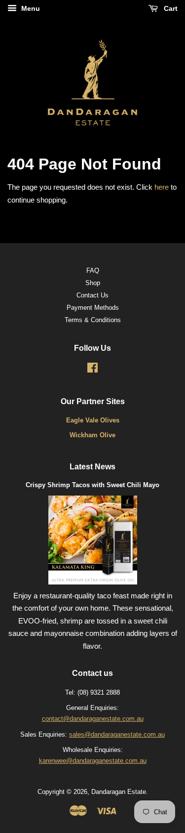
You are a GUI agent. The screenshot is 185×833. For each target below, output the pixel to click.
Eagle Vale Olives (92, 420)
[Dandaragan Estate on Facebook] (92, 370)
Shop (92, 283)
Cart (170, 8)
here (161, 187)
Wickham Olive (92, 435)
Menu (29, 8)
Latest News (92, 466)
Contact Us (92, 295)
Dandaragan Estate (118, 791)
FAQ (92, 270)
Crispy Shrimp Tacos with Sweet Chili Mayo (92, 485)
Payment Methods (93, 307)
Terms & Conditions (93, 320)
